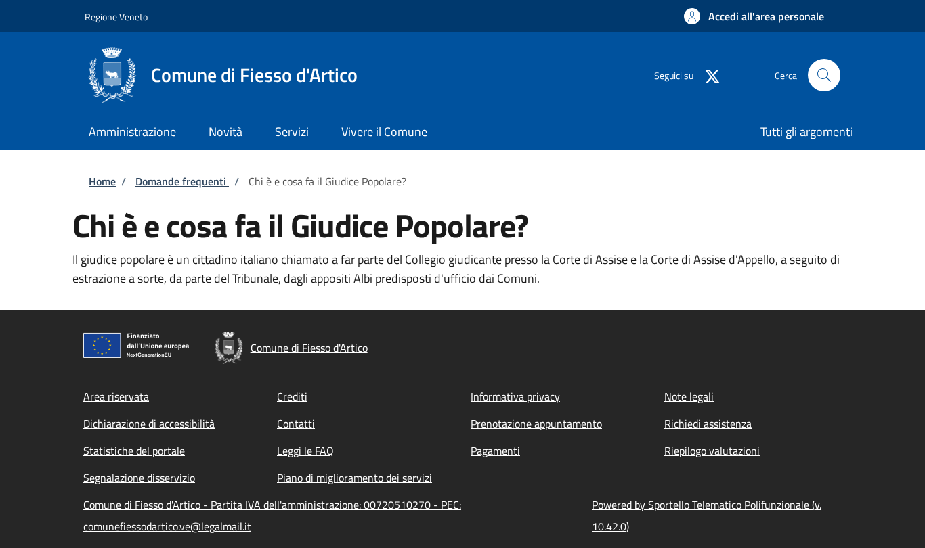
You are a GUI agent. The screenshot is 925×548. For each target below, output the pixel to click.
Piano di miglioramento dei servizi (354, 478)
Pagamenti (495, 450)
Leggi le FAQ (305, 450)
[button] (754, 16)
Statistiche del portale (134, 450)
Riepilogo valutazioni (712, 450)
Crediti (292, 396)
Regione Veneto (116, 16)
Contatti (296, 423)
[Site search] (824, 75)
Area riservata (116, 396)
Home (102, 181)
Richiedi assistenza (708, 423)
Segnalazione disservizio (139, 478)
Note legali (689, 396)
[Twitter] (706, 75)
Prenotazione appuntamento (536, 423)
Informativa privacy (515, 396)
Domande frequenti (182, 181)
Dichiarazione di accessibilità (149, 423)
